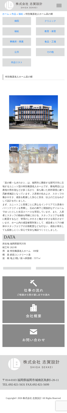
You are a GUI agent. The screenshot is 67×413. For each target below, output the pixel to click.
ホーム (5, 14)
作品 (14, 14)
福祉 (21, 14)
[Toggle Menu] (59, 5)
